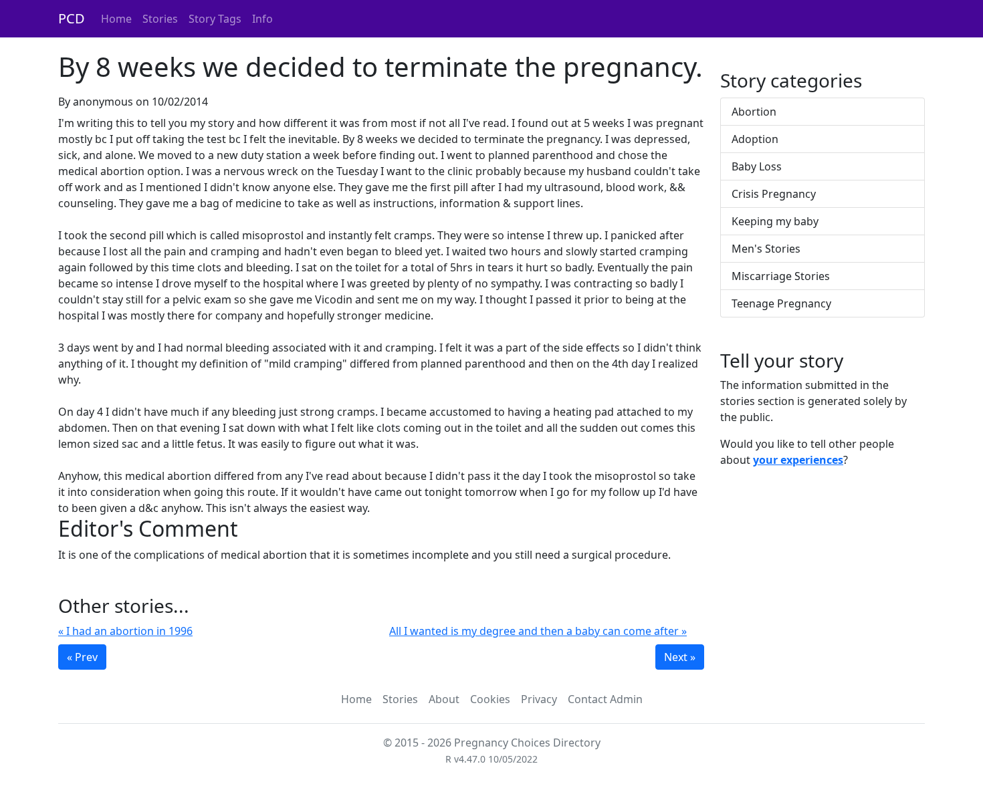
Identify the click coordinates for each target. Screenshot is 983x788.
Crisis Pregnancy (774, 193)
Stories (160, 18)
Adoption (755, 139)
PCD (71, 18)
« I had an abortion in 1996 (125, 631)
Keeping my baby (775, 221)
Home (116, 18)
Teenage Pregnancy (781, 303)
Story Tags (215, 18)
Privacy (539, 699)
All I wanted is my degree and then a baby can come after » (538, 631)
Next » (679, 657)
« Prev (82, 657)
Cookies (490, 699)
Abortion (754, 111)
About (444, 699)
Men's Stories (766, 248)
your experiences (798, 459)
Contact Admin (605, 699)
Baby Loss (757, 166)
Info (262, 18)
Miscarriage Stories (781, 276)
